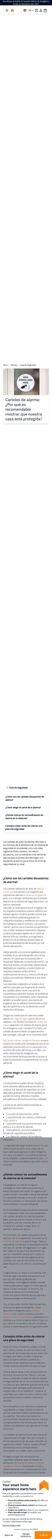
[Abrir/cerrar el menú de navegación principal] (7, 10)
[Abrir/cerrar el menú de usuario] (40, 10)
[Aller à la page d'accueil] (12, 10)
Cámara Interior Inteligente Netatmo (23, 1040)
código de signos (21, 1018)
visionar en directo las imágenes (18, 1317)
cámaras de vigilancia (35, 895)
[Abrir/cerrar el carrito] (45, 10)
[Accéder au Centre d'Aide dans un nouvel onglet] (36, 10)
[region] (26, 2)
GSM (46, 1158)
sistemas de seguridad (13, 1241)
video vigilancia (10, 1120)
